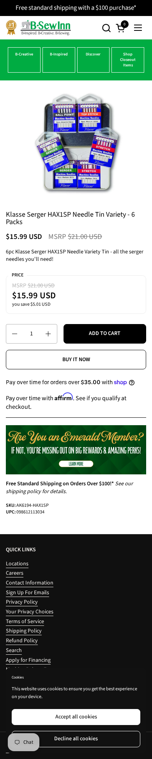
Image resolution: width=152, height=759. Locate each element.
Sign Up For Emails (27, 593)
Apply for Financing (28, 660)
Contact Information (29, 583)
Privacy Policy (22, 602)
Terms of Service (25, 621)
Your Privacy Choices (29, 612)
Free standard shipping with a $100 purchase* (76, 7)
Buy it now (76, 359)
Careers (14, 573)
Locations (17, 564)
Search (14, 650)
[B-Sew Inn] (38, 28)
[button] (106, 28)
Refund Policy (22, 641)
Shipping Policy (24, 631)
